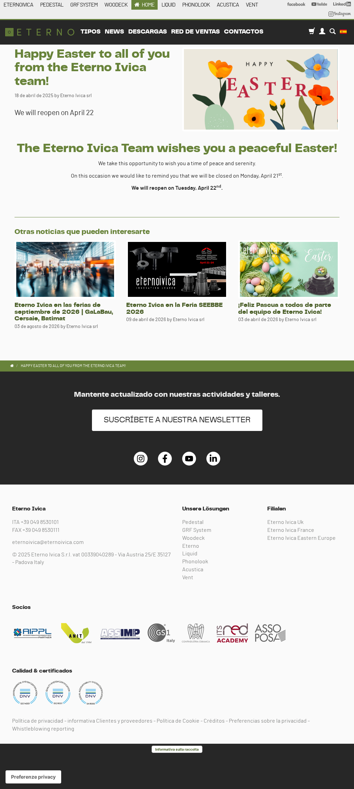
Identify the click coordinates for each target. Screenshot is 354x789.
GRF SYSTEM (83, 5)
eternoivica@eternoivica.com (48, 542)
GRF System (196, 530)
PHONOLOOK (196, 5)
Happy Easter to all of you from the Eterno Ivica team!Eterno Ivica (39, 32)
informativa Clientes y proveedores (109, 721)
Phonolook (195, 561)
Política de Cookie (178, 721)
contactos (243, 32)
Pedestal (193, 522)
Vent (187, 577)
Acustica (192, 569)
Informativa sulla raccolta (177, 749)
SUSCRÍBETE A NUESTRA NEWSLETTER (177, 420)
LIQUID (168, 5)
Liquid (189, 553)
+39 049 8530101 (40, 522)
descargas (147, 32)
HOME (148, 5)
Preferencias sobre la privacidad (268, 721)
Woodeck (193, 538)
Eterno (190, 546)
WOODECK (116, 5)
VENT (252, 5)
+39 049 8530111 (40, 530)
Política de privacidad (37, 721)
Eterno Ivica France (290, 530)
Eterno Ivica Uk (285, 522)
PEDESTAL (51, 5)
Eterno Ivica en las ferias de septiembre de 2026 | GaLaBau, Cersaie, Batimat (64, 312)
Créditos (214, 721)
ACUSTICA (228, 5)
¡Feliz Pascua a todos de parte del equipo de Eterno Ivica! (284, 308)
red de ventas (195, 32)
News (114, 32)
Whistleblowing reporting (43, 729)
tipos (91, 32)
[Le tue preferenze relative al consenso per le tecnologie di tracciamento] (33, 776)
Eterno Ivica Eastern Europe (301, 538)
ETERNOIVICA (18, 5)
